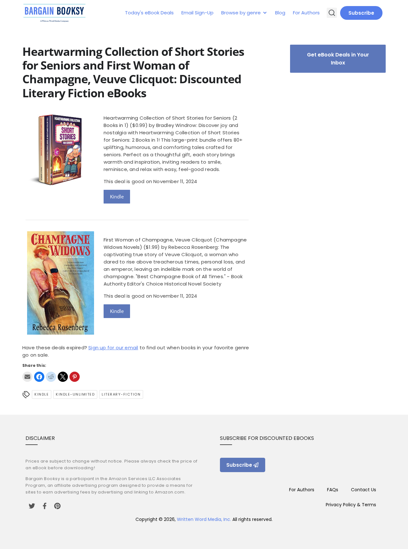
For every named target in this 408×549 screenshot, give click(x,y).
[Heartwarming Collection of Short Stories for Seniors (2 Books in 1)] (60, 188)
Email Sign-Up (197, 12)
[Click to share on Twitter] (63, 377)
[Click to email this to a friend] (27, 377)
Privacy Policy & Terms (351, 504)
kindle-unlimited (75, 394)
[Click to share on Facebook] (39, 377)
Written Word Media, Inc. (204, 519)
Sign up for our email (113, 347)
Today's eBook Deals (149, 12)
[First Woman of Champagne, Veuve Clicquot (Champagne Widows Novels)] (60, 333)
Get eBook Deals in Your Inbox (338, 58)
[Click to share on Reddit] (51, 377)
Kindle (117, 196)
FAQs (332, 489)
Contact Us (363, 489)
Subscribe (361, 13)
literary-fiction (121, 394)
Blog (280, 12)
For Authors (306, 12)
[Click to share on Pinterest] (74, 377)
